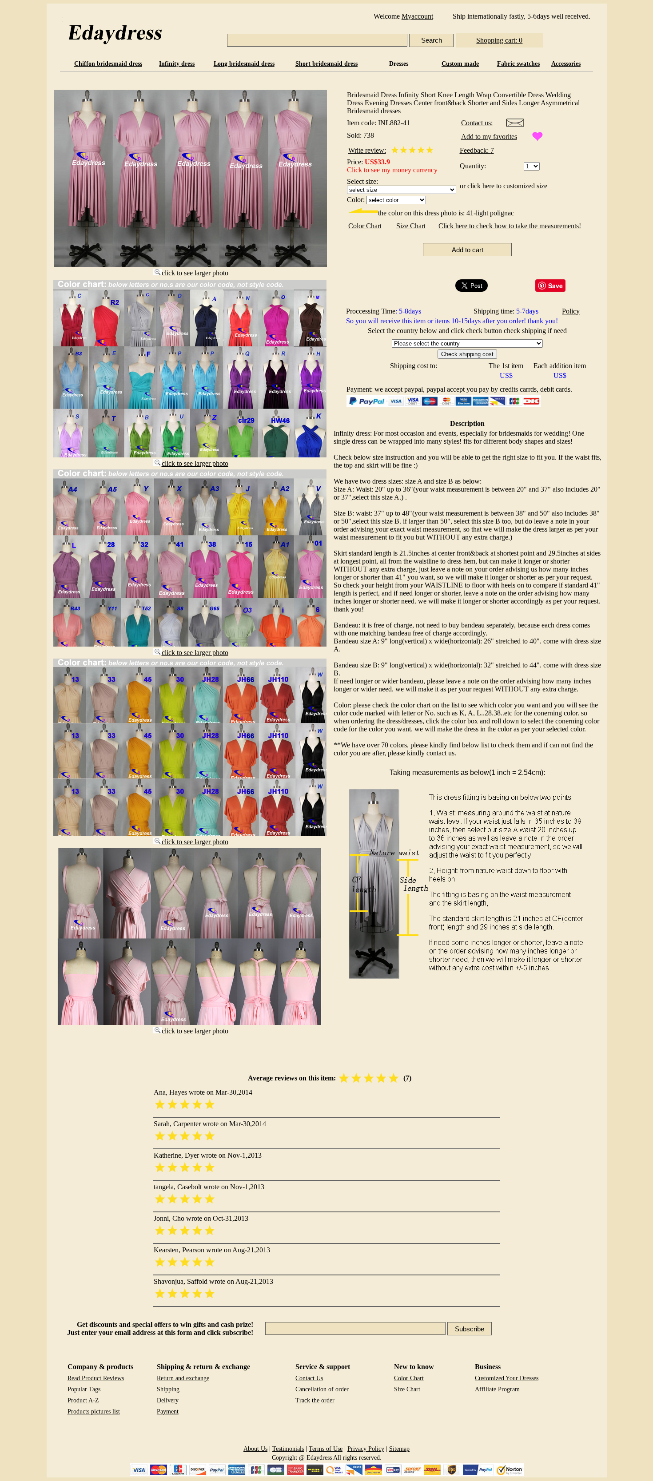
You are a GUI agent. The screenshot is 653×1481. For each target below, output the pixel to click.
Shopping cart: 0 (499, 40)
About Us (255, 1448)
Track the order (314, 1400)
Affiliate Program (497, 1389)
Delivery (168, 1400)
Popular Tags (84, 1389)
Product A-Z (83, 1400)
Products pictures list (94, 1411)
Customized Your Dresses (506, 1378)
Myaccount (417, 16)
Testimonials (288, 1448)
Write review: (367, 150)
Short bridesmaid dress (326, 63)
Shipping (168, 1389)
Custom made (460, 63)
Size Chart (411, 226)
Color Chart (365, 226)
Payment (168, 1411)
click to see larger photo (195, 273)
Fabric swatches (518, 63)
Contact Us (309, 1378)
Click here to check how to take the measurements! (509, 226)
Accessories (566, 63)
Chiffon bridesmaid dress (108, 63)
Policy (571, 311)
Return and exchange (183, 1378)
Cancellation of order (322, 1389)
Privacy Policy (365, 1448)
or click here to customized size (503, 186)
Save (555, 285)
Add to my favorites (489, 136)
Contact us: (477, 123)
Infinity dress (177, 63)
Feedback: (475, 150)
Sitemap (399, 1448)
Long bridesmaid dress (244, 63)
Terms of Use (325, 1448)
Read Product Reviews (96, 1378)
